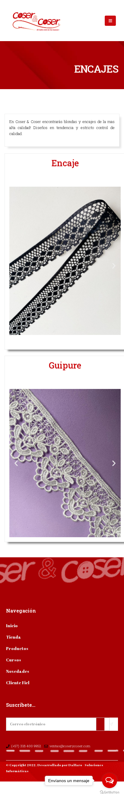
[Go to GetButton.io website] (109, 792)
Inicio (12, 625)
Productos (17, 648)
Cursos (13, 660)
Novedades (17, 671)
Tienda (13, 637)
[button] (16, 266)
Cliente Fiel (17, 682)
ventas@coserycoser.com (69, 746)
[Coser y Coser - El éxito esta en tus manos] (25, 21)
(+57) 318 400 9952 (26, 746)
